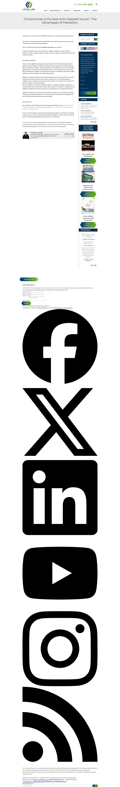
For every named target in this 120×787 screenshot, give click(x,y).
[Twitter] (85, 48)
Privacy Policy (72, 778)
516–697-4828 (85, 4)
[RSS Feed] (96, 48)
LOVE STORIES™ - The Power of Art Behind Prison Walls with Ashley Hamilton (89, 107)
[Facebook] (82, 48)
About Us (67, 10)
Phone (24, 293)
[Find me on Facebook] (64, 136)
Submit (88, 93)
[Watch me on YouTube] (73, 136)
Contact (95, 10)
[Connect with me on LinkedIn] (70, 136)
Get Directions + (68, 308)
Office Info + (60, 308)
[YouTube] (90, 48)
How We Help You (55, 10)
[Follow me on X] (67, 136)
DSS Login (31, 783)
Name (24, 292)
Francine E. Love (35, 133)
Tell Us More (25, 300)
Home (45, 10)
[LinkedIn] (87, 48)
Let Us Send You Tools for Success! (88, 128)
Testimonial (86, 230)
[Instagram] (93, 48)
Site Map (24, 783)
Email (24, 295)
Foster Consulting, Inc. (56, 779)
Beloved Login (29, 279)
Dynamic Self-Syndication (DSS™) (55, 781)
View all (92, 122)
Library (84, 99)
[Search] (96, 4)
